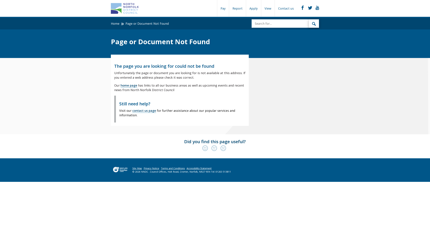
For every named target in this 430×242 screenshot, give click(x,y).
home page (129, 85)
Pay (223, 8)
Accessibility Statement (199, 168)
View (268, 8)
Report (237, 8)
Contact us (286, 8)
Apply (253, 8)
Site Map (137, 168)
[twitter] (310, 8)
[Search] (314, 23)
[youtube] (317, 8)
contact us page (144, 111)
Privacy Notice (151, 168)
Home (115, 24)
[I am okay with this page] (215, 148)
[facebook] (302, 8)
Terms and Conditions (173, 168)
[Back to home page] (125, 8)
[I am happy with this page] (206, 148)
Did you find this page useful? (215, 141)
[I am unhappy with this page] (223, 148)
